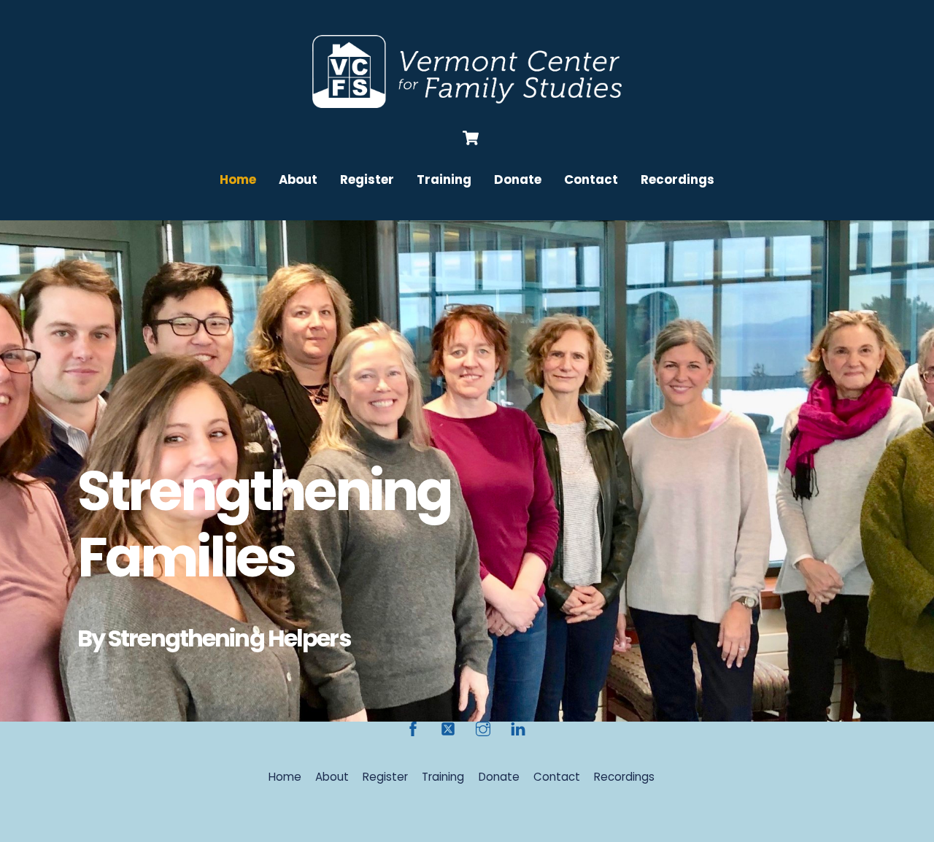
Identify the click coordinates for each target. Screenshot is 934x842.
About (298, 179)
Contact (591, 179)
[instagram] (483, 727)
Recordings (677, 179)
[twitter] (448, 727)
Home (238, 179)
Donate (517, 179)
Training (444, 179)
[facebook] (413, 727)
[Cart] (470, 137)
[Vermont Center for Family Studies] (466, 100)
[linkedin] (518, 727)
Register (367, 179)
